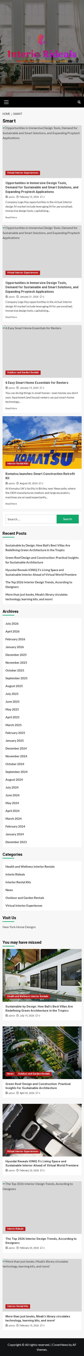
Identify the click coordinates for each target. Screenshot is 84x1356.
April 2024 (12, 810)
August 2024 (14, 779)
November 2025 (16, 662)
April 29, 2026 (27, 1093)
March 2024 (13, 818)
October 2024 (14, 764)
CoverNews (60, 1344)
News (9, 890)
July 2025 (12, 693)
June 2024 (12, 795)
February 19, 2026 (29, 1325)
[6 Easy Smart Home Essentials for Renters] (42, 351)
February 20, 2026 (29, 1248)
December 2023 (16, 842)
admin (12, 197)
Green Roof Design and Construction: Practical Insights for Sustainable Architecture (42, 560)
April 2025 (12, 717)
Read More (11, 217)
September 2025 (16, 678)
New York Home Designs (19, 927)
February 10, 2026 (29, 197)
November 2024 (16, 756)
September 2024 (16, 771)
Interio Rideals (15, 874)
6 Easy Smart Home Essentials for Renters (36, 383)
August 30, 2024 (29, 483)
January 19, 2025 (29, 388)
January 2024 (14, 834)
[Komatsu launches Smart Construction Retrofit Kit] (42, 442)
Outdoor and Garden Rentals (23, 372)
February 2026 (15, 639)
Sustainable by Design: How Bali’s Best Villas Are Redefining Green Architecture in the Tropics (37, 548)
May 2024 (12, 803)
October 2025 (14, 670)
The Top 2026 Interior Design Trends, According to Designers (38, 584)
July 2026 (12, 623)
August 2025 (14, 686)
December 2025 (16, 654)
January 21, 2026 (29, 296)
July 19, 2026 (27, 1015)
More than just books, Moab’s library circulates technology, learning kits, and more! (36, 597)
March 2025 (13, 725)
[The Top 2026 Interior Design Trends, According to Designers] (42, 1207)
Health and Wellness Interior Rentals (30, 866)
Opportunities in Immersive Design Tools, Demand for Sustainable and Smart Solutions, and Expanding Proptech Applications (41, 187)
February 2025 (15, 732)
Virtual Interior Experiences (22, 172)
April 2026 (12, 631)
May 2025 (12, 709)
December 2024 (16, 748)
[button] (6, 101)
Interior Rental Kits (17, 463)
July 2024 (12, 787)
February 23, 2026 (29, 1170)
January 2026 (14, 647)
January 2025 (14, 740)
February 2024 (15, 826)
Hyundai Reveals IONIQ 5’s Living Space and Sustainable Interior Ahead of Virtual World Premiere (41, 572)
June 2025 (12, 701)
